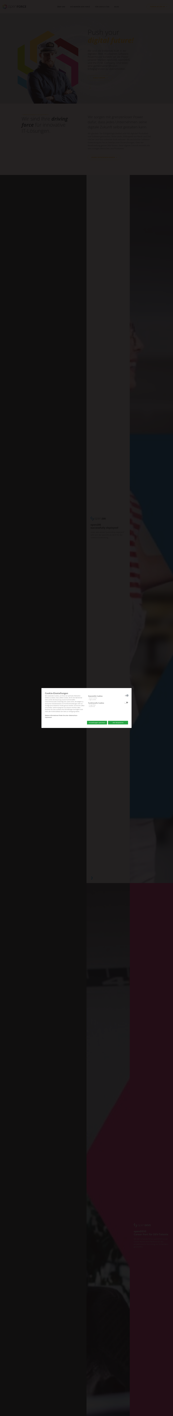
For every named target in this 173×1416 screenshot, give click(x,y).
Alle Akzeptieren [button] (118, 723)
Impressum (48, 717)
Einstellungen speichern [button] (97, 723)
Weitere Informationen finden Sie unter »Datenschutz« (61, 715)
